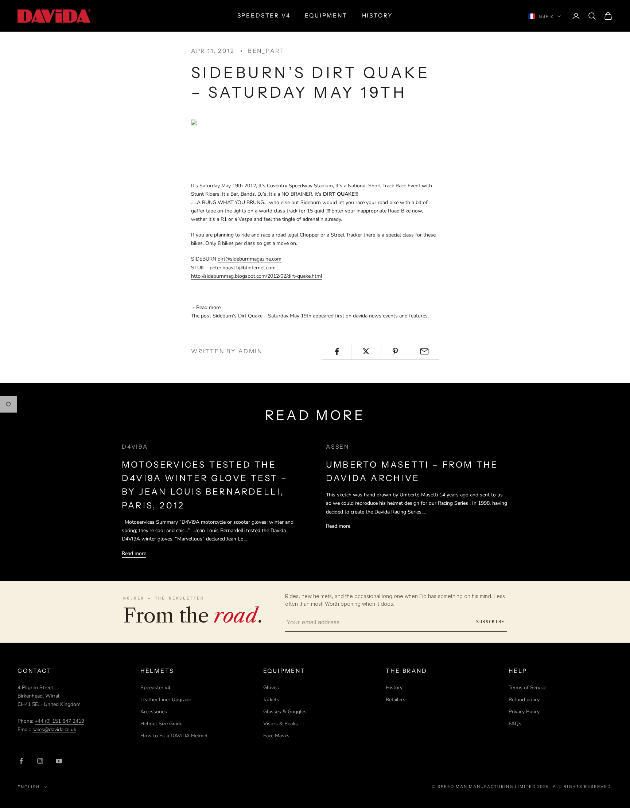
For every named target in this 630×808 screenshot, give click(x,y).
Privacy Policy (524, 711)
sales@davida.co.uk (54, 729)
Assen (337, 446)
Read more (134, 553)
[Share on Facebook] (336, 351)
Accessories (153, 711)
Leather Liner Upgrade (165, 699)
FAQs (515, 723)
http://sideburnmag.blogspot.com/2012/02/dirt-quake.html (256, 276)
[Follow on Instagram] (40, 761)
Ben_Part (266, 50)
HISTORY (377, 15)
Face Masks (276, 735)
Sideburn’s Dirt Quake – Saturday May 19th (262, 315)
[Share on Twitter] (365, 351)
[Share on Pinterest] (395, 351)
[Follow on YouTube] (59, 761)
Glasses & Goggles (285, 711)
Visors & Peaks (280, 723)
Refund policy (524, 699)
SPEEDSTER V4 (264, 15)
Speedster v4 (155, 687)
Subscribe (490, 621)
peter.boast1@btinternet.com (243, 267)
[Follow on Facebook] (21, 761)
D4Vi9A (135, 446)
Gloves (271, 687)
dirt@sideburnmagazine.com (249, 258)
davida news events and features (390, 315)
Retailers (395, 699)
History (394, 687)
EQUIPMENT (326, 15)
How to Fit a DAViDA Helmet (174, 735)
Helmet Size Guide (161, 723)
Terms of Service (527, 687)
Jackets (271, 699)
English (29, 786)
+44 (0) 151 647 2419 (59, 721)
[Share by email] (424, 351)
